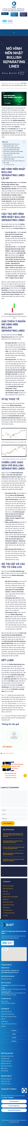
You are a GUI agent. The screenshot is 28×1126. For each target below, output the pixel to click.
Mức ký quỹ (4, 1068)
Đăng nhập (5, 13)
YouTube (14, 1037)
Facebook (14, 1030)
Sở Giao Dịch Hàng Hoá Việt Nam (10, 938)
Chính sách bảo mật (6, 1011)
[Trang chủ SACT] (7, 925)
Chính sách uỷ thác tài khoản (8, 1016)
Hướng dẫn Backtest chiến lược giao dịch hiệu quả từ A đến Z (13, 841)
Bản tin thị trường (8, 886)
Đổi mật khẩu (4, 1070)
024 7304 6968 (5, 970)
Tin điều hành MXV (8, 913)
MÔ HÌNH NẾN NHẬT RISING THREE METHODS (18, 766)
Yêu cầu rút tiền (5, 1058)
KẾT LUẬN (6, 162)
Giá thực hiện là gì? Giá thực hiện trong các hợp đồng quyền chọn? (13, 847)
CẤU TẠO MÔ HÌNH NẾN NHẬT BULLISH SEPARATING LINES (12, 148)
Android (19, 703)
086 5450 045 (15, 970)
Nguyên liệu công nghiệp (10, 896)
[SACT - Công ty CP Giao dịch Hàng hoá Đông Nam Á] (24, 1090)
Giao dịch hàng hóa (6, 1079)
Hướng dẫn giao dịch (6, 1061)
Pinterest (14, 1041)
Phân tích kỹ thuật (14, 83)
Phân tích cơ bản (8, 902)
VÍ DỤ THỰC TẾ (8, 155)
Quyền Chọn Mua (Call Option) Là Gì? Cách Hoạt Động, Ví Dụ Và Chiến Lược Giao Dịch (13, 835)
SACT (5, 695)
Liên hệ (3, 1019)
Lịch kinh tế (6, 894)
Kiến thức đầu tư (8, 888)
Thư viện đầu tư (8, 910)
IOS (25, 703)
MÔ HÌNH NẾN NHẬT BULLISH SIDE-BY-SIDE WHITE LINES (10, 775)
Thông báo (6, 907)
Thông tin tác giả (10, 164)
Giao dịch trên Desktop (14, 1110)
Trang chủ (4, 83)
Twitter (14, 1034)
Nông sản (6, 899)
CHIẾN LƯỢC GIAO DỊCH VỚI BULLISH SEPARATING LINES (14, 158)
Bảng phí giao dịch (6, 1063)
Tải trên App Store (14, 1101)
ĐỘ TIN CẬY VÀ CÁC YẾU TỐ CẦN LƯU (14, 161)
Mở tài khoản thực (14, 14)
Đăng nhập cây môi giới (23, 14)
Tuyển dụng (4, 1021)
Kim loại (5, 891)
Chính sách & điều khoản (7, 1014)
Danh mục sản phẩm (6, 1066)
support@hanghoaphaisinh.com (9, 972)
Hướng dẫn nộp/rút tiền (7, 1056)
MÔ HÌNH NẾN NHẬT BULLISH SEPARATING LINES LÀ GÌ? (11, 145)
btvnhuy (7, 747)
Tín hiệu (5, 915)
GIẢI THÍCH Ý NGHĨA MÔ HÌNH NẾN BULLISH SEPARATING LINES (13, 152)
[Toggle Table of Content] (23, 142)
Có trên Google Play (14, 1105)
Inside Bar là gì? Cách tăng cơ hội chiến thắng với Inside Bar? (13, 860)
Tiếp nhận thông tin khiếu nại (9, 1024)
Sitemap (3, 1026)
